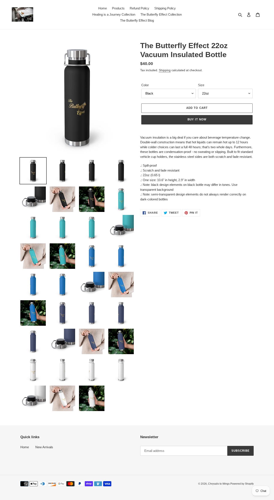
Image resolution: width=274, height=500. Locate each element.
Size (201, 85)
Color (145, 85)
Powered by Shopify (242, 483)
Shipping (165, 70)
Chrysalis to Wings (219, 483)
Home (24, 447)
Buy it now (197, 119)
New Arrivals (44, 447)
